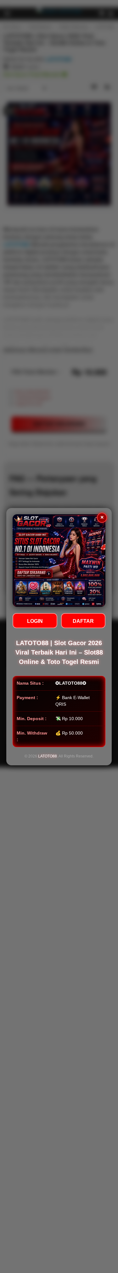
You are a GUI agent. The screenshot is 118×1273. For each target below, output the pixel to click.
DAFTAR (83, 621)
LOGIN (35, 621)
